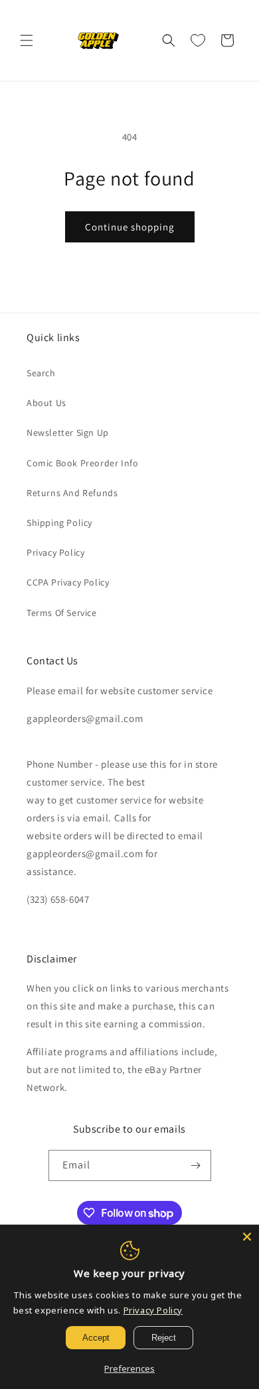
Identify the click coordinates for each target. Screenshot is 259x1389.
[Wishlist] (198, 40)
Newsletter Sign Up (68, 432)
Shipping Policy (59, 523)
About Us (46, 403)
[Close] (247, 1236)
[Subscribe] (196, 1165)
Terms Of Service (62, 613)
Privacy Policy (55, 552)
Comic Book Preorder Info (82, 463)
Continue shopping (130, 227)
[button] (26, 40)
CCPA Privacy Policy (68, 582)
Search (41, 373)
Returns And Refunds (72, 493)
